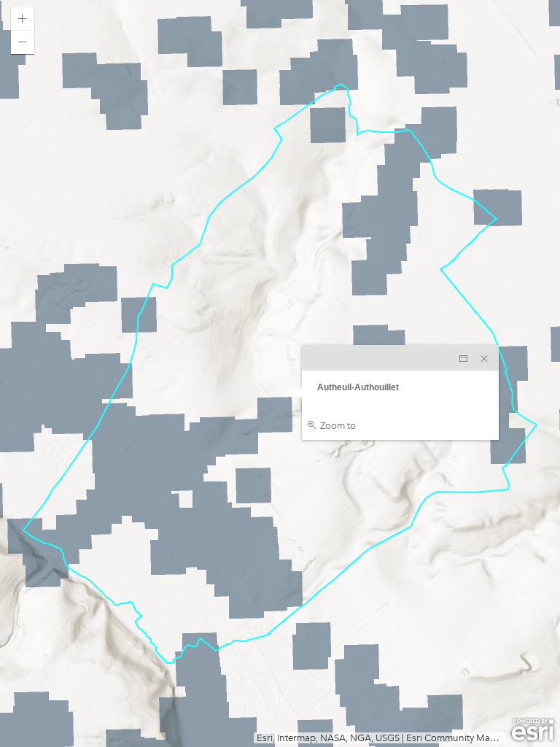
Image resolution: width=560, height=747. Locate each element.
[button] (22, 19)
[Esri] (532, 730)
